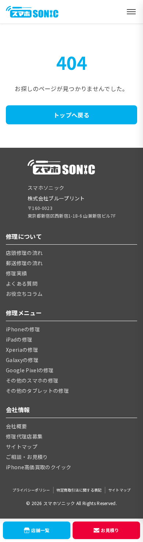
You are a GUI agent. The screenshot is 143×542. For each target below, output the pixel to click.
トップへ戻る (71, 114)
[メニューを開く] (131, 12)
